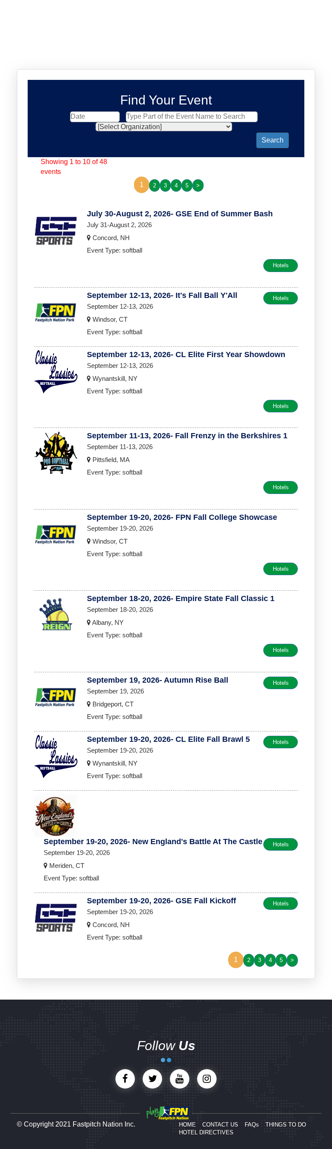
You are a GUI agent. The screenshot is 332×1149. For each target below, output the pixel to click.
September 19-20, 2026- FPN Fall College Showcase (182, 517)
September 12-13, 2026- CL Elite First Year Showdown (186, 354)
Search (273, 140)
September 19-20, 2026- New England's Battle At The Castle (153, 841)
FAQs (252, 1124)
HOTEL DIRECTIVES (206, 1132)
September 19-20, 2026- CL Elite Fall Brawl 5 (168, 739)
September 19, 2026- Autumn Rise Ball (157, 680)
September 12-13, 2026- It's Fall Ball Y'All (162, 295)
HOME (187, 1124)
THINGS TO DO (285, 1124)
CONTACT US (220, 1124)
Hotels (281, 265)
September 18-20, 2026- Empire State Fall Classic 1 (181, 598)
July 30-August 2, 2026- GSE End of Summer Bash (180, 213)
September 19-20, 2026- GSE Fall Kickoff (161, 900)
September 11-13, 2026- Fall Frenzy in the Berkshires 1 (187, 435)
